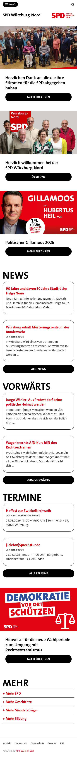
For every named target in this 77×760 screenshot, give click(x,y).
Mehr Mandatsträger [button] (22, 710)
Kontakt (7, 743)
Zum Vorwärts (38, 480)
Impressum (21, 743)
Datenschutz (37, 743)
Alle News (38, 369)
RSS (62, 743)
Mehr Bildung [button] (16, 718)
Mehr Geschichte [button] (19, 701)
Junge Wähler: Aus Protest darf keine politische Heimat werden (34, 402)
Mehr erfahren (38, 97)
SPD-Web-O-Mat (25, 751)
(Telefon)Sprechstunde (23, 545)
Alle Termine (38, 573)
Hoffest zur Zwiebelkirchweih (28, 510)
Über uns (38, 177)
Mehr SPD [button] (13, 693)
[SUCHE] (72, 4)
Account (52, 743)
